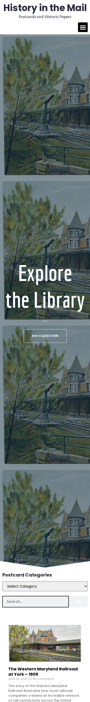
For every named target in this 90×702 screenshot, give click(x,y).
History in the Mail (45, 7)
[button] (83, 27)
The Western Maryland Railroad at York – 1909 (43, 671)
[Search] (78, 601)
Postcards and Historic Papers (45, 16)
